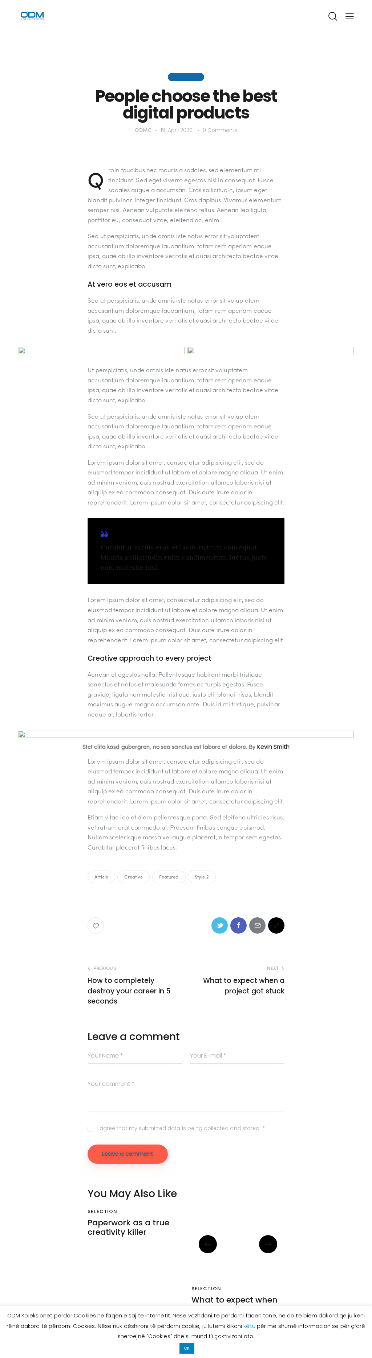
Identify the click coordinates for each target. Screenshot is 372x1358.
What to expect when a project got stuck (234, 1305)
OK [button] (187, 1348)
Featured (169, 876)
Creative (133, 876)
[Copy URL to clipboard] (276, 925)
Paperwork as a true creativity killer (128, 1227)
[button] (208, 1244)
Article (101, 876)
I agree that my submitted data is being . (180, 1128)
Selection (186, 77)
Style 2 (202, 876)
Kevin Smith (273, 747)
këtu (250, 1326)
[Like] (96, 925)
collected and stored (231, 1128)
